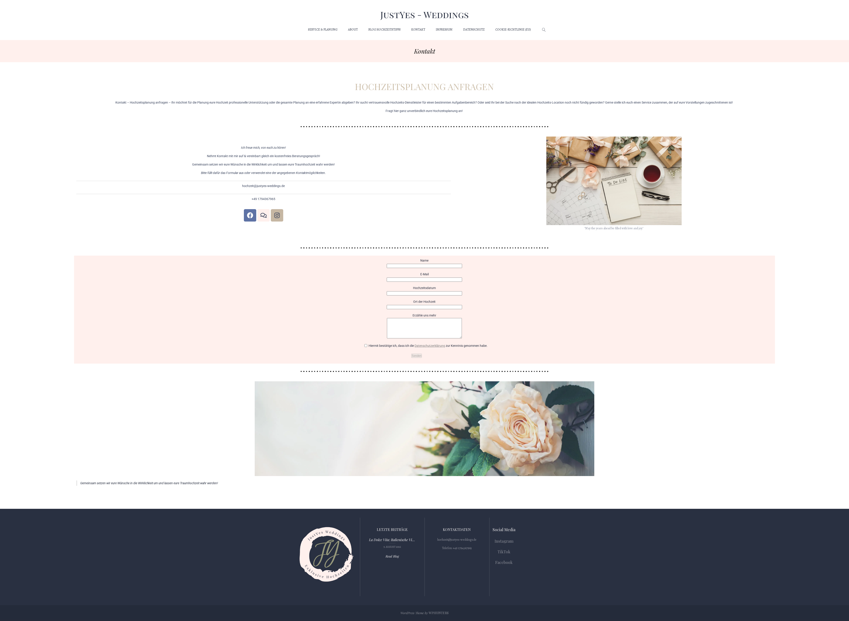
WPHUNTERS (439, 613)
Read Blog (392, 556)
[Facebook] (250, 215)
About (353, 29)
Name (424, 260)
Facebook (503, 562)
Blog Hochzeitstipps (384, 29)
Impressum (444, 29)
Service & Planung (322, 29)
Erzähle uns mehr (424, 315)
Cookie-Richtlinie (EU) (513, 29)
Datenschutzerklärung (430, 345)
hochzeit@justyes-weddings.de (456, 540)
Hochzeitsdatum (424, 288)
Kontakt (418, 29)
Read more (392, 542)
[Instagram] (277, 215)
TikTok (503, 551)
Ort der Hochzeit (424, 301)
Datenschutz (474, 29)
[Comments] (263, 215)
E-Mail (424, 274)
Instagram (504, 541)
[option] (392, 542)
